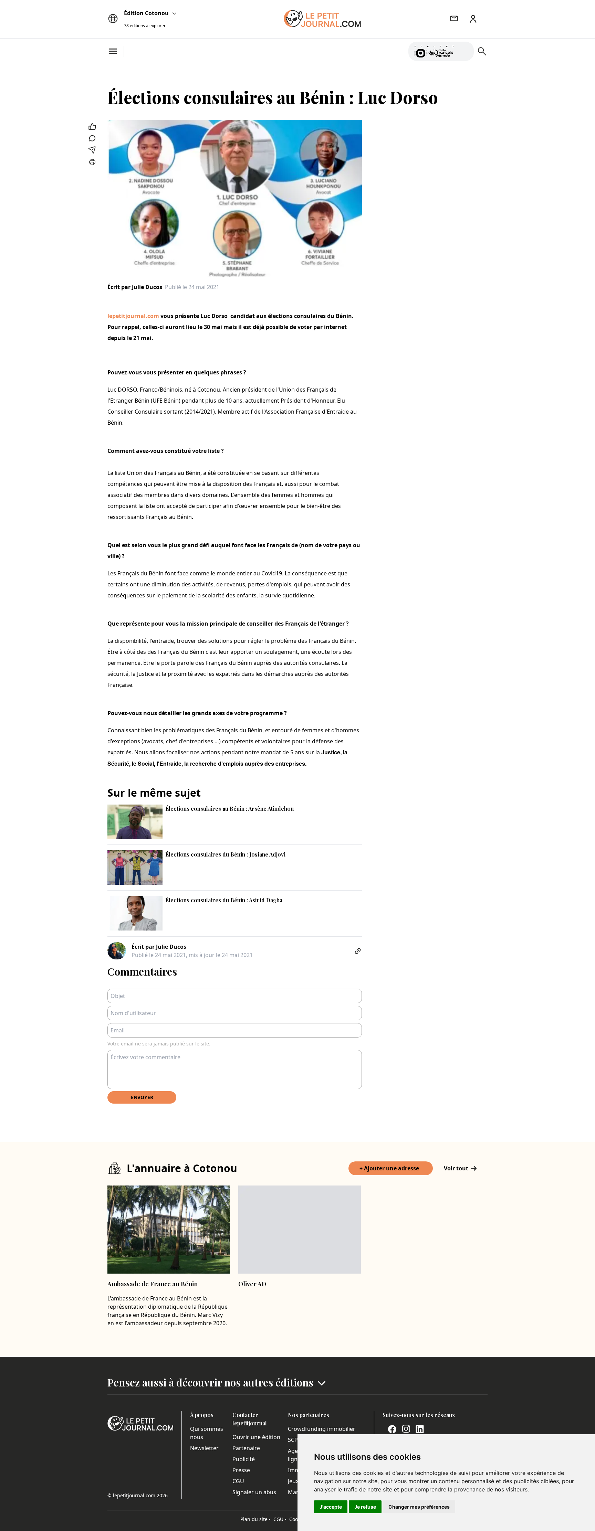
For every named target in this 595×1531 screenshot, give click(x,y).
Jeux (293, 1481)
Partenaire (246, 1448)
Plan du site (255, 1519)
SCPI (294, 1440)
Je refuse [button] (365, 1507)
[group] (464, 50)
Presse (241, 1470)
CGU (238, 1481)
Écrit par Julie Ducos (134, 287)
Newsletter (204, 1448)
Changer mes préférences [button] (419, 1507)
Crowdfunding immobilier (321, 1429)
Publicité (243, 1459)
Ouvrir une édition (256, 1437)
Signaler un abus (254, 1492)
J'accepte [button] (331, 1507)
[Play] (464, 51)
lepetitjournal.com (133, 316)
